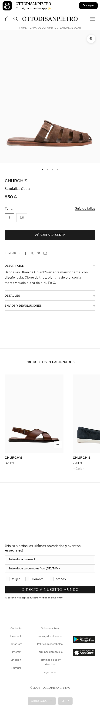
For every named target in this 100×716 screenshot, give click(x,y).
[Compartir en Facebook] (25, 253)
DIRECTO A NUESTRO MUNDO (50, 590)
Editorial (16, 668)
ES (63, 701)
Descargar (88, 5)
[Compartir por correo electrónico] (45, 253)
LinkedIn (15, 660)
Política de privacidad (51, 597)
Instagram (16, 644)
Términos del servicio (50, 652)
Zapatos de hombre (43, 28)
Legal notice (50, 672)
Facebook (16, 636)
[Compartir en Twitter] (32, 253)
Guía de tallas (85, 208)
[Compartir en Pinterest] (38, 253)
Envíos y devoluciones (50, 636)
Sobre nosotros (50, 628)
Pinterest (15, 652)
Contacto (15, 628)
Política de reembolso (50, 644)
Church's (16, 180)
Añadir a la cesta (50, 235)
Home (23, 28)
